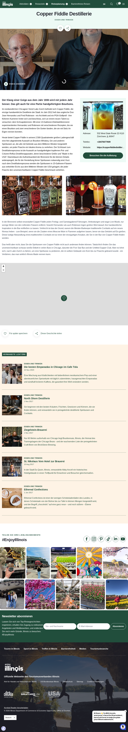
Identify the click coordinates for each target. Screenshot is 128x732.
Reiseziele (40, 4)
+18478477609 (103, 142)
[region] (112, 4)
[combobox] (104, 4)
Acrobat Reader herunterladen (16, 708)
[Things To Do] (30, 3)
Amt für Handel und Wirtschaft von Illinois (20, 682)
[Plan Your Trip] (66, 3)
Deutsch (8, 718)
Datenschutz (68, 682)
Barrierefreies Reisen (80, 4)
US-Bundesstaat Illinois (49, 682)
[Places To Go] (46, 3)
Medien (82, 649)
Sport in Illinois (31, 649)
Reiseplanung (58, 4)
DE (104, 4)
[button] (64, 298)
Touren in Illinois (12, 649)
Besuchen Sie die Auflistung (103, 155)
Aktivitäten (24, 4)
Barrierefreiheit (68, 649)
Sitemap (80, 682)
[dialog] (3, 728)
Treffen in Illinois (49, 649)
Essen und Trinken (64, 20)
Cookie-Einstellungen (95, 682)
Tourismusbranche (99, 649)
